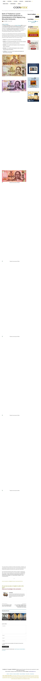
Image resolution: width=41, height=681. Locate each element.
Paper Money (6, 10)
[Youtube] (35, 21)
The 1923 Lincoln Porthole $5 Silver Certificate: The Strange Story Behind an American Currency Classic (5, 618)
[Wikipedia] (31, 22)
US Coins (17, 616)
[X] (33, 21)
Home (3, 10)
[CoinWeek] (3, 21)
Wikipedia (33, 22)
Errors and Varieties (11, 616)
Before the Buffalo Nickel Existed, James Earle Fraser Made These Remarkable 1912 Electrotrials (23, 618)
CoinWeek (6, 21)
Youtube (37, 21)
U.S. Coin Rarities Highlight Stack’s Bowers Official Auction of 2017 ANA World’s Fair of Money (20, 605)
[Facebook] (28, 21)
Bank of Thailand (18, 25)
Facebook (30, 21)
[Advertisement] (33, 57)
